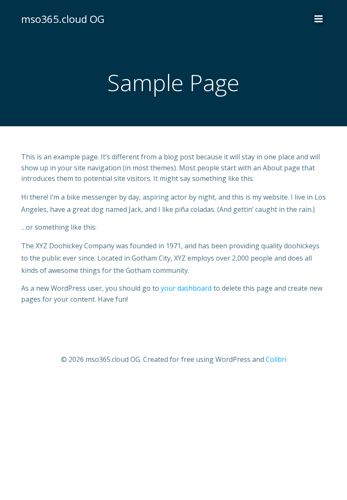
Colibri (276, 359)
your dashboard (186, 288)
